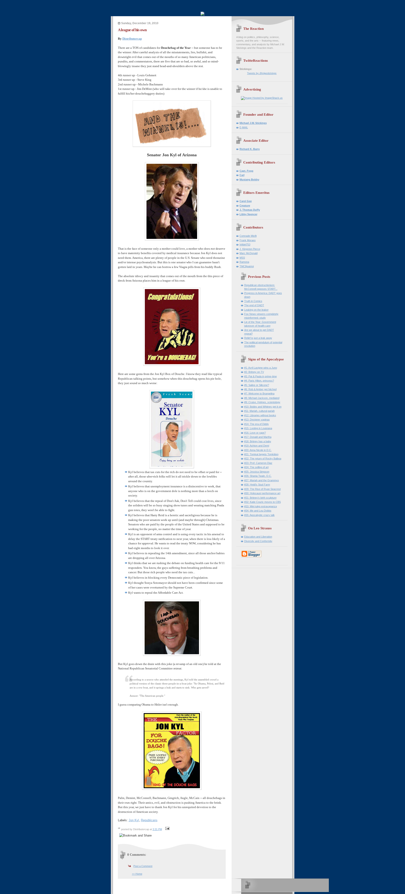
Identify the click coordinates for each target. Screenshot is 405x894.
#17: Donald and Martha (257, 437)
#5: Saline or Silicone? (256, 385)
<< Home (137, 873)
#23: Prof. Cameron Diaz (258, 463)
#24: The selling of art (256, 467)
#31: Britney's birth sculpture (260, 497)
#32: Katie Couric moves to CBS (262, 501)
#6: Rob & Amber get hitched (260, 389)
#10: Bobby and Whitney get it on (262, 406)
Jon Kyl (134, 820)
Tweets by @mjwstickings (262, 73)
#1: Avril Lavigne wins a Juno (260, 367)
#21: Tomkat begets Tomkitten (261, 454)
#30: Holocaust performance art (262, 493)
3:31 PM (157, 829)
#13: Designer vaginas (257, 419)
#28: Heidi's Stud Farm (257, 484)
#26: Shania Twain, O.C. (258, 475)
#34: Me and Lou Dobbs (257, 510)
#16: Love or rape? (255, 432)
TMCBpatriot (247, 266)
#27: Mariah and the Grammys (261, 480)
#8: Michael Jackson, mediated (261, 398)
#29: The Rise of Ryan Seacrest (262, 489)
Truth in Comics (253, 301)
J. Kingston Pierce (250, 249)
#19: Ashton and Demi (256, 445)
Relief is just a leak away (258, 337)
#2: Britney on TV (254, 372)
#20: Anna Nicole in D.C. (258, 450)
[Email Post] (167, 829)
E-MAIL (244, 127)
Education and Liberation (258, 536)
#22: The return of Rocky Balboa (262, 458)
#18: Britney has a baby (257, 441)
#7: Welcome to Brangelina (259, 393)
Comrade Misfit (248, 235)
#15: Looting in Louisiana (258, 428)
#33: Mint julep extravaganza (260, 506)
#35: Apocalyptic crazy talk (259, 515)
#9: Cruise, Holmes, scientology (262, 402)
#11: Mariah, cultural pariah (259, 410)
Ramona (244, 261)
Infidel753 (245, 244)
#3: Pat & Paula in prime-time (260, 376)
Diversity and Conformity (258, 541)
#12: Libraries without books (260, 415)
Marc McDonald (249, 253)
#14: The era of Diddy (256, 424)
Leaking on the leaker (256, 309)
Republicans (149, 820)
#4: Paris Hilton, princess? (259, 380)
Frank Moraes (248, 240)
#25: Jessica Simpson (256, 471)
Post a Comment (142, 866)
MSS (242, 257)
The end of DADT (254, 305)
